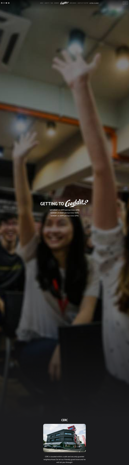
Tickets (125, 3)
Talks (51, 3)
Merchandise (73, 3)
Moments (56, 3)
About (41, 3)
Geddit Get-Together (83, 3)
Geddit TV (47, 3)
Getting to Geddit (94, 3)
